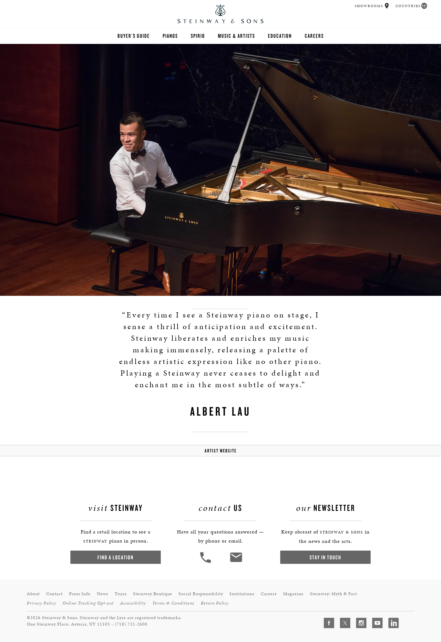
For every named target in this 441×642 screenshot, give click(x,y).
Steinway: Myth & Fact (333, 594)
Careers (314, 35)
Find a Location (115, 557)
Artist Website (221, 451)
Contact (54, 594)
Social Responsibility (201, 594)
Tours (121, 594)
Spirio (198, 35)
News (102, 594)
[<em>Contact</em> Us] (235, 562)
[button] (387, 5)
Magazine (293, 594)
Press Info (79, 594)
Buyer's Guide (134, 35)
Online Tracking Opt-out (88, 603)
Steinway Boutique (152, 594)
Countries (408, 6)
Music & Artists (236, 35)
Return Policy (215, 603)
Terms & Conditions (173, 603)
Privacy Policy (41, 603)
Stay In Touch (325, 557)
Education (280, 35)
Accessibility (133, 603)
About (33, 594)
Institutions (242, 594)
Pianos (170, 35)
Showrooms (369, 6)
